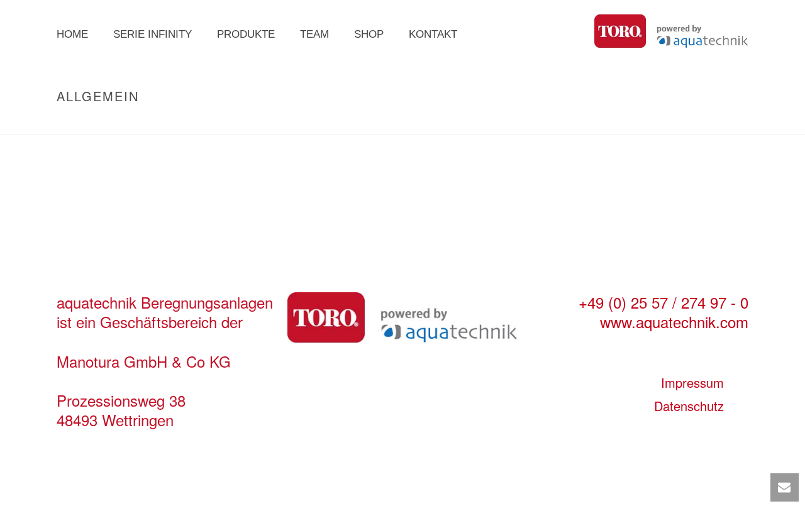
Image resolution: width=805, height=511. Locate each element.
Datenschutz (689, 406)
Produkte (246, 34)
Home (72, 34)
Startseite (666, 122)
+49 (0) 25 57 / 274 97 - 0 (663, 302)
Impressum (692, 382)
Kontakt (433, 34)
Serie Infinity (152, 34)
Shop (369, 34)
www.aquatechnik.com (674, 321)
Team (314, 34)
